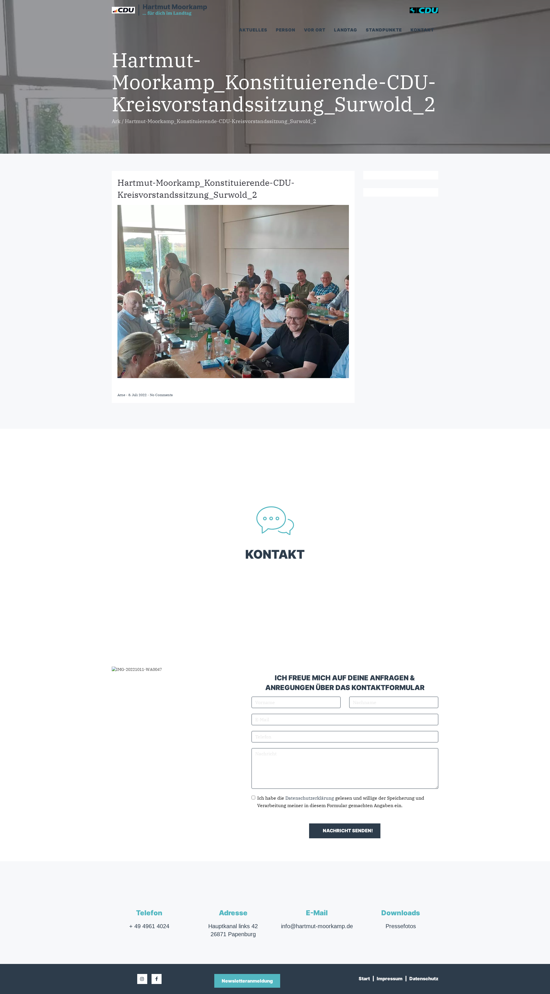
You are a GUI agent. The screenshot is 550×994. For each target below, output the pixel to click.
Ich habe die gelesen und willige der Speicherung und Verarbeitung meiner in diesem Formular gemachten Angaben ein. (340, 801)
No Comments (161, 395)
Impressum (389, 978)
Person (285, 30)
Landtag (345, 30)
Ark (116, 121)
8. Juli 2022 (138, 395)
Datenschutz (423, 978)
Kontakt (422, 30)
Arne (121, 395)
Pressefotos (401, 926)
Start (364, 978)
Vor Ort (314, 30)
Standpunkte (384, 30)
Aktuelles (253, 30)
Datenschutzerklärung (309, 798)
